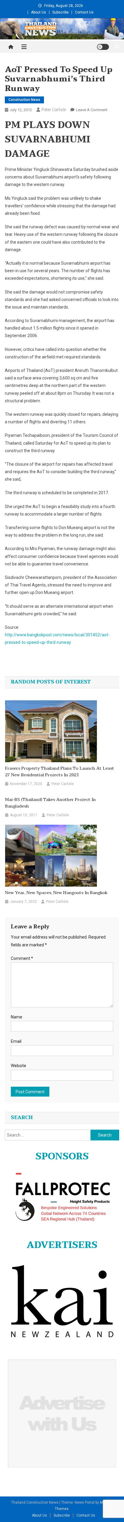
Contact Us (84, 12)
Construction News (24, 100)
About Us (38, 12)
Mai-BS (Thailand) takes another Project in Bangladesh (50, 803)
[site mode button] (103, 47)
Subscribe (60, 12)
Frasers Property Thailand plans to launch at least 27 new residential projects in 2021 (59, 771)
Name (16, 1017)
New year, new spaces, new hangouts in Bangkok (56, 893)
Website (18, 1065)
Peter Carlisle (54, 109)
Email (16, 1041)
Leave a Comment (91, 110)
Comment (22, 958)
